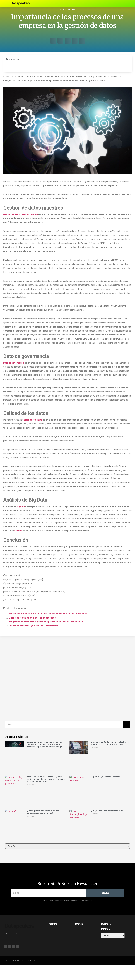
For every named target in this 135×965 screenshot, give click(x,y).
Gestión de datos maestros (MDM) (20, 214)
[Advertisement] (67, 660)
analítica (18, 530)
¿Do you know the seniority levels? (107, 811)
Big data (21, 506)
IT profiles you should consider (105, 777)
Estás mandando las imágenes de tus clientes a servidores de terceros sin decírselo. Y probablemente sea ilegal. (45, 744)
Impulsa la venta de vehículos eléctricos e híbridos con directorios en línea (110, 743)
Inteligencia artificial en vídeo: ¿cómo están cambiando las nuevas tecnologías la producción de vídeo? (46, 779)
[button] (98, 3)
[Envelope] (116, 3)
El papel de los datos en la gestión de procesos (32, 618)
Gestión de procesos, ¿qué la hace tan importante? (34, 625)
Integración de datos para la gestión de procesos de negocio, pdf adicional (46, 622)
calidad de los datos (32, 420)
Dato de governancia (13, 363)
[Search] (126, 724)
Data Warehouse (67, 9)
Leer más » (30, 750)
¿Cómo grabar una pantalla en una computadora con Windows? (43, 812)
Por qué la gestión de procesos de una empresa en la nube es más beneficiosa (48, 613)
